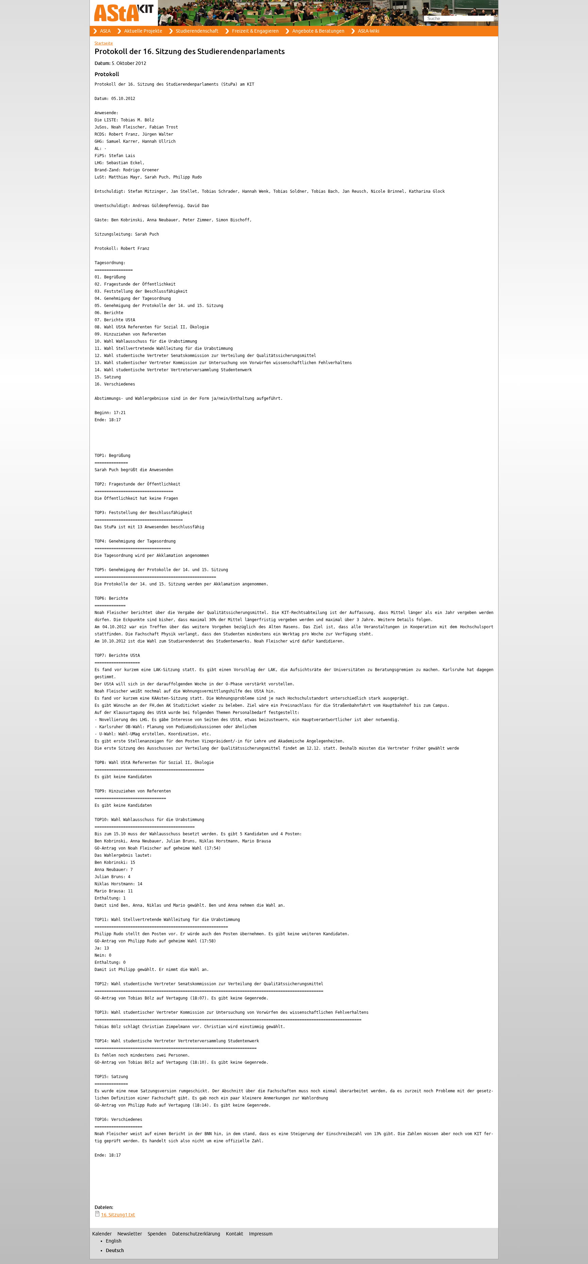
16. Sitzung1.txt (118, 1214)
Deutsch (115, 1250)
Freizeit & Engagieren (255, 31)
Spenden (157, 1233)
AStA (105, 31)
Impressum (261, 1233)
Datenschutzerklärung (196, 1233)
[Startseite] (294, 13)
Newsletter (129, 1233)
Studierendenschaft (197, 31)
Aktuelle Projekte (143, 31)
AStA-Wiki (368, 31)
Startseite (104, 43)
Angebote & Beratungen (318, 31)
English (113, 1241)
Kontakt (234, 1233)
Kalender (102, 1233)
